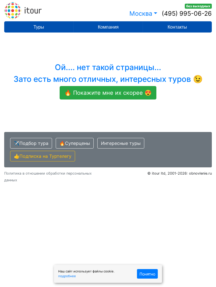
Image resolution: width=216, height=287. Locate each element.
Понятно (147, 274)
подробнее (67, 276)
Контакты (177, 27)
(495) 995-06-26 (187, 13)
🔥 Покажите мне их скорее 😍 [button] (108, 92)
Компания (108, 27)
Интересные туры (121, 143)
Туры (38, 27)
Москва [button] (140, 13)
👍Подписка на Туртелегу (42, 156)
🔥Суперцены (74, 143)
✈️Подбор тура (31, 143)
